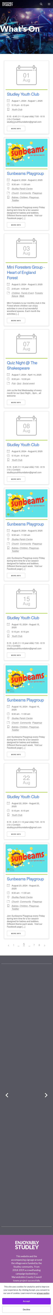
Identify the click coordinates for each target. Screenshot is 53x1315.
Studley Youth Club (23, 94)
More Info (16, 129)
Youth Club (17, 109)
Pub (14, 383)
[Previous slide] (7, 1095)
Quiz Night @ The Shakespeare (22, 365)
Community (25, 193)
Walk (21, 296)
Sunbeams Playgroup (25, 173)
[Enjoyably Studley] (7, 4)
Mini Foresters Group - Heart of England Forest (26, 272)
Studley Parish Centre (22, 188)
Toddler (15, 200)
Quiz (19, 383)
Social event (29, 383)
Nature (15, 296)
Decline (26, 1309)
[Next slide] (46, 1095)
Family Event (27, 293)
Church (15, 193)
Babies (15, 197)
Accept (26, 1301)
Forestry (39, 293)
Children (24, 197)
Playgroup (37, 193)
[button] (41, 4)
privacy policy (43, 1293)
